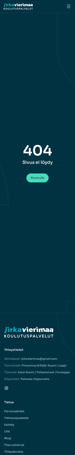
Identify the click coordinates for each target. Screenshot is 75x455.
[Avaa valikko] (68, 6)
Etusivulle (37, 177)
